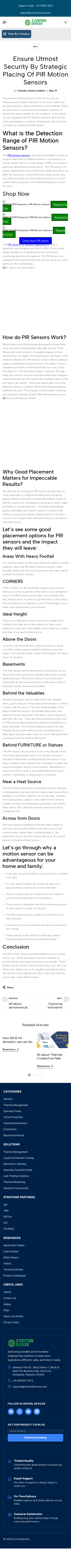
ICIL (5, 1222)
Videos (7, 1263)
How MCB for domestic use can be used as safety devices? (17, 1043)
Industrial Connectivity (16, 1188)
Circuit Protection (13, 1117)
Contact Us (9, 1298)
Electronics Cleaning (14, 1163)
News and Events (13, 1316)
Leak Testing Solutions (16, 1175)
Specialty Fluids (12, 1111)
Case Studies (10, 1251)
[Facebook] (11, 1411)
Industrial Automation (15, 1123)
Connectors (9, 1129)
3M (5, 1204)
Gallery (7, 1304)
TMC (6, 1210)
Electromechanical (13, 1135)
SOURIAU (8, 1228)
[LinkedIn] (37, 1411)
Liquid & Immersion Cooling (18, 1157)
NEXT (59, 998)
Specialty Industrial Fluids (17, 1169)
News (35, 46)
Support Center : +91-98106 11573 (35, 5)
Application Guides (13, 1245)
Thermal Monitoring (14, 1181)
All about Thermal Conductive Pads (49, 1056)
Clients (7, 1291)
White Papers (10, 1257)
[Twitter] (19, 1411)
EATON (7, 1216)
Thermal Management (15, 1105)
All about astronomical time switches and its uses (19, 1009)
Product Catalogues (14, 1275)
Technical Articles (13, 1269)
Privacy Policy (11, 1322)
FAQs (6, 1310)
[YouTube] (28, 1411)
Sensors (7, 1098)
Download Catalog (36, 1437)
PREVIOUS (13, 998)
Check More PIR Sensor (35, 240)
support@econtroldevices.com (35, 13)
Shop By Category (19, 33)
